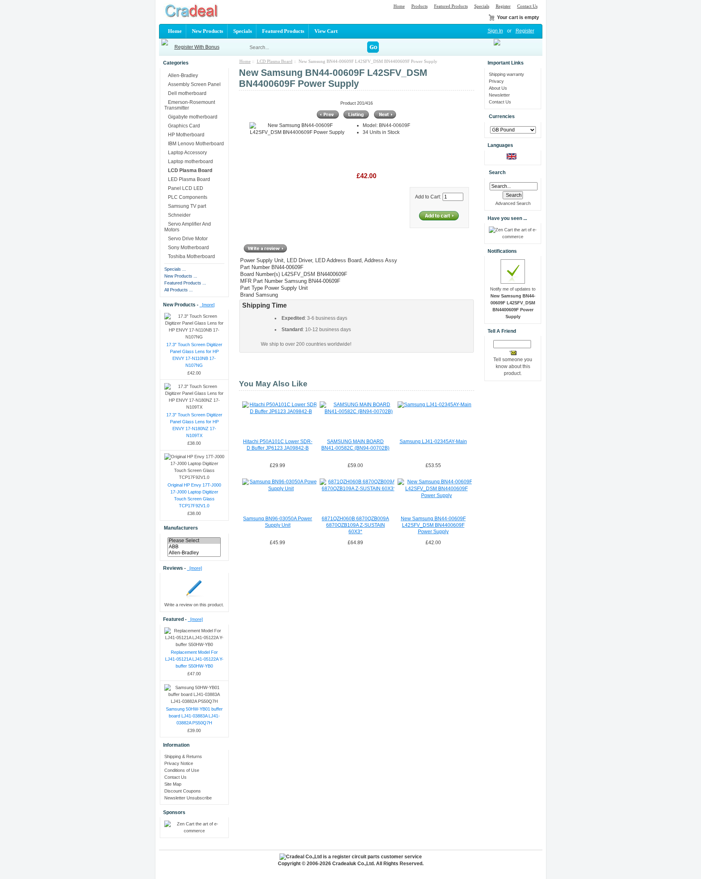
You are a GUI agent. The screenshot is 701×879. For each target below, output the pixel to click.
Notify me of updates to (512, 303)
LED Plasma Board (189, 179)
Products (419, 6)
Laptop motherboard (190, 161)
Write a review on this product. (194, 604)
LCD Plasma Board (274, 61)
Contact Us (527, 6)
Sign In (495, 31)
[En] (511, 157)
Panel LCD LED (185, 188)
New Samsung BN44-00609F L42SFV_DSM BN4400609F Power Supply (433, 525)
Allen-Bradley (183, 75)
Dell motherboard (187, 93)
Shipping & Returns (183, 756)
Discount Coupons (182, 791)
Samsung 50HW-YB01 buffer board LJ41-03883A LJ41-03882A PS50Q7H (194, 716)
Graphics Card (184, 126)
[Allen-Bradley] (194, 553)
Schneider (179, 215)
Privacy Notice (178, 763)
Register (503, 6)
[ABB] (194, 547)
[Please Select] (194, 541)
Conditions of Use (181, 770)
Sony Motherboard (188, 247)
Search (497, 173)
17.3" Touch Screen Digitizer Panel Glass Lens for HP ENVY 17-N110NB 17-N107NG (194, 355)
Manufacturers (181, 528)
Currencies (502, 117)
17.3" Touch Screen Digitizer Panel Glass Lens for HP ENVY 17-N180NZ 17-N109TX (194, 425)
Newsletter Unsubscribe (188, 797)
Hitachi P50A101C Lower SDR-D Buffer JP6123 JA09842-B (277, 444)
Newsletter (499, 95)
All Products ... (178, 289)
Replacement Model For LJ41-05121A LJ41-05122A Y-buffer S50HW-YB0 (194, 659)
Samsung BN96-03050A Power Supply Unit (277, 522)
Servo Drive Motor (188, 238)
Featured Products (451, 6)
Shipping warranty (506, 74)
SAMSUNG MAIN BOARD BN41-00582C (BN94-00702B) (355, 444)
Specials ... (175, 269)
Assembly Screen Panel (194, 84)
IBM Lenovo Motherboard (196, 143)
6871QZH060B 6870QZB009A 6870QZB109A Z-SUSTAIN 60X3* (355, 525)
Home (399, 6)
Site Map (172, 784)
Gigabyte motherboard (192, 117)
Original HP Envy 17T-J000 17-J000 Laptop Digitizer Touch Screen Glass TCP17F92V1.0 (194, 495)
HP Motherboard (186, 135)
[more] (207, 304)
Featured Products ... (185, 282)
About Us (498, 88)
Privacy (496, 81)
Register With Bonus (196, 47)
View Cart (326, 31)
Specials (481, 6)
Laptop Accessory (187, 152)
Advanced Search (513, 203)
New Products (207, 31)
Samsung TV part (187, 206)
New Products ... (180, 276)
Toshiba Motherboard (191, 256)
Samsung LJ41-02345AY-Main (433, 441)
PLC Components (187, 197)
